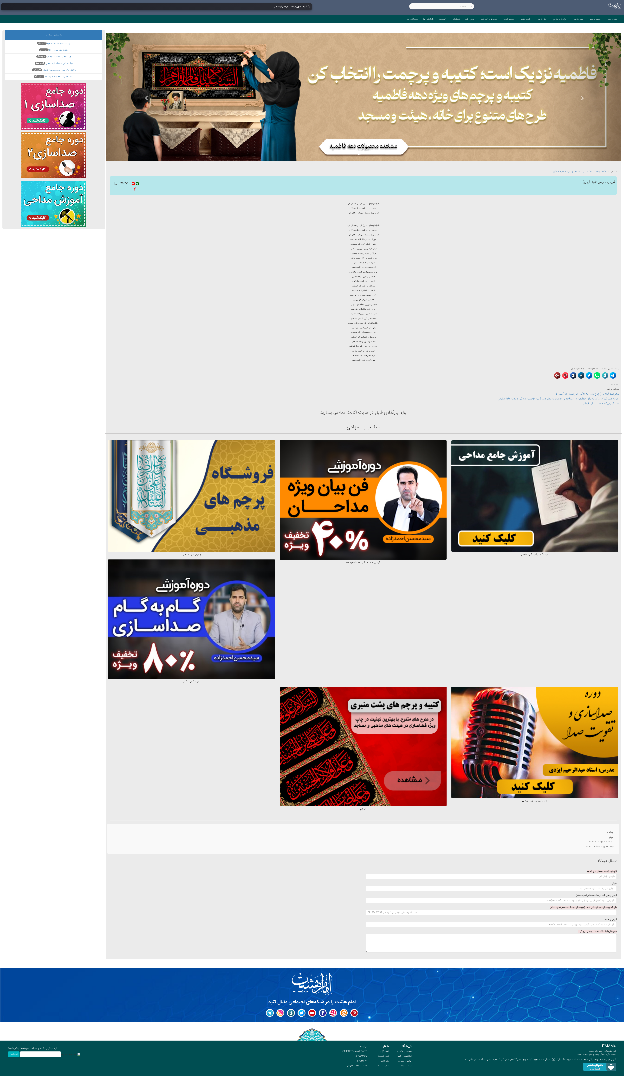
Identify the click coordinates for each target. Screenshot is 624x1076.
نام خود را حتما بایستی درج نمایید (602, 871)
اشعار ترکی (526, 19)
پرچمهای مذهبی (404, 1051)
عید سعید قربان (562, 171)
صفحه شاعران (508, 19)
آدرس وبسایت (610, 919)
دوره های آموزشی (489, 19)
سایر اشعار (384, 1061)
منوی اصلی (612, 19)
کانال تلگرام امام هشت (273, 1010)
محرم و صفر (594, 19)
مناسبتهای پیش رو (54, 35)
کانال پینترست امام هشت (356, 1010)
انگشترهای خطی (404, 1056)
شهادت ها (578, 19)
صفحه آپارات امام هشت (335, 1010)
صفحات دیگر (412, 19)
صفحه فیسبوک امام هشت (325, 1010)
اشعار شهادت (383, 1056)
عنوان (614, 883)
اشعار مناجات (383, 1066)
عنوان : (610, 837)
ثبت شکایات (406, 1066)
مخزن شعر (469, 19)
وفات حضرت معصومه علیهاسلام (54, 77)
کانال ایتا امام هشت (347, 1010)
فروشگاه (456, 19)
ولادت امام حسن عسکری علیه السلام (54, 70)
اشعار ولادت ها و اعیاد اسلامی (589, 171)
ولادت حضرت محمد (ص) (54, 43)
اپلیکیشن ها (428, 19)
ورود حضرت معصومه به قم (54, 57)
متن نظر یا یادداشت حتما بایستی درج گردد (597, 931)
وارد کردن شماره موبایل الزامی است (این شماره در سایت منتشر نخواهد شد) (583, 907)
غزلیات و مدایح (559, 19)
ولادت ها (541, 19)
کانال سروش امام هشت (293, 1010)
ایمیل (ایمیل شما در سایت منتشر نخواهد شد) (596, 895)
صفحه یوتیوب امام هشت (314, 1010)
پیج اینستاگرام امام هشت (283, 1010)
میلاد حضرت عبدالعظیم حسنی (54, 63)
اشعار (386, 1046)
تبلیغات (442, 19)
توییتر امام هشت (301, 1013)
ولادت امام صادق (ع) (54, 50)
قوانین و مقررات (405, 1061)
